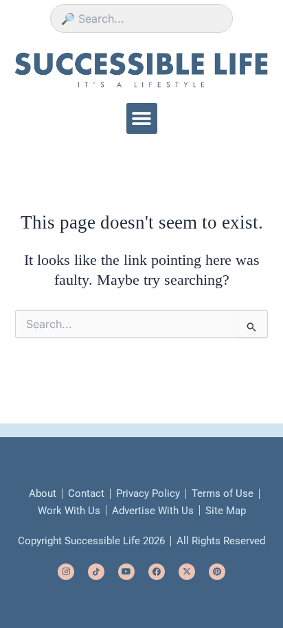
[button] (141, 118)
